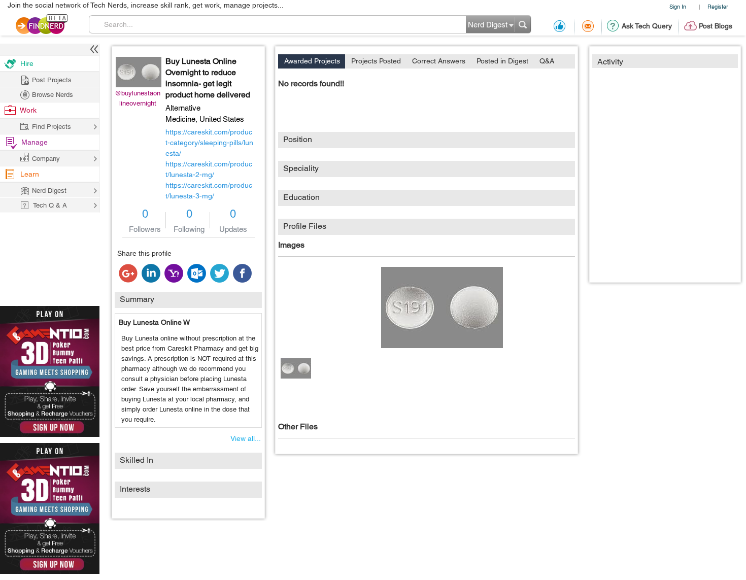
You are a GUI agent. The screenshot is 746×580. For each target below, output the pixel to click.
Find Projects (51, 126)
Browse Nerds (52, 94)
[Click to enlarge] (442, 307)
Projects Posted (376, 61)
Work (28, 110)
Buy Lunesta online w (154, 322)
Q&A (546, 61)
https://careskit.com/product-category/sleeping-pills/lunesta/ (209, 142)
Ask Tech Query (647, 26)
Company (46, 158)
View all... (245, 438)
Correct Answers (438, 61)
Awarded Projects (312, 61)
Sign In (677, 6)
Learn (29, 174)
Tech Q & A (50, 205)
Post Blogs (715, 26)
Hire (26, 63)
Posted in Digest (502, 61)
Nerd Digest (49, 190)
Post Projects (52, 80)
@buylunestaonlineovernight (137, 98)
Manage (34, 142)
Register (717, 6)
